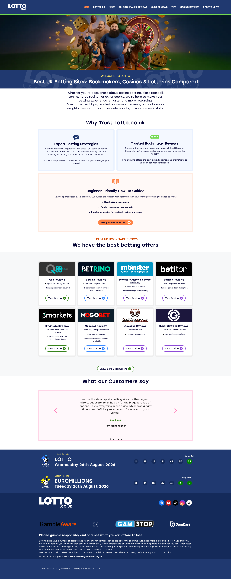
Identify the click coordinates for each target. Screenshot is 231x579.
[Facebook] (161, 503)
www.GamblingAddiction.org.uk (86, 556)
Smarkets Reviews (57, 326)
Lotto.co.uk (102, 402)
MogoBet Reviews (96, 326)
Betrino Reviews (96, 279)
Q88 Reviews (57, 279)
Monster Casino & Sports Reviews (135, 281)
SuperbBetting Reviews (174, 326)
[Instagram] (182, 503)
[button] (55, 410)
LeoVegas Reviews (135, 326)
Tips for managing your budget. (117, 207)
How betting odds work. (116, 202)
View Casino (55, 298)
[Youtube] (168, 503)
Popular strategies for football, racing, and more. (116, 212)
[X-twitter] (189, 503)
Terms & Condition (95, 569)
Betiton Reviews (174, 279)
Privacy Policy (80, 569)
